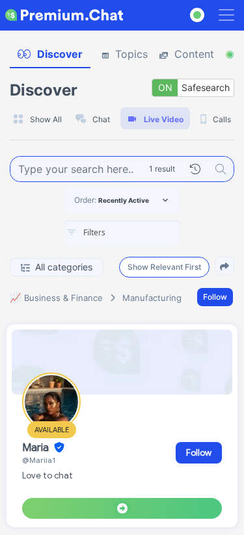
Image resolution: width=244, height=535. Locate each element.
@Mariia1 (38, 460)
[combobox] (122, 233)
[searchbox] (141, 232)
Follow (215, 297)
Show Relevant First (164, 267)
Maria (36, 447)
